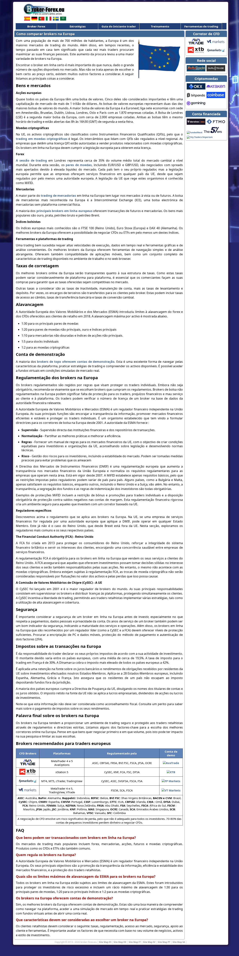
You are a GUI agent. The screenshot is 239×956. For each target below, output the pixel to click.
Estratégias (78, 26)
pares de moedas (79, 165)
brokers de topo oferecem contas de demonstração (75, 362)
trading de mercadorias (58, 196)
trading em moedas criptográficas (41, 139)
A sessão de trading (31, 160)
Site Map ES (105, 941)
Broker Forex (36, 26)
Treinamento (160, 26)
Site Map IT (135, 941)
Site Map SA (179, 941)
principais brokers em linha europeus (64, 211)
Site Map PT (164, 941)
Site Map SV (149, 941)
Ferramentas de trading (201, 26)
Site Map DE (120, 941)
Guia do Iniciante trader (119, 26)
